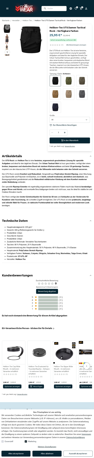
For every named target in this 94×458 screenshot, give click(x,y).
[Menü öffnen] (7, 8)
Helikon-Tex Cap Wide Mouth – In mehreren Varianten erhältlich (11, 368)
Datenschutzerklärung (75, 437)
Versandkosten (70, 146)
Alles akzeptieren (16, 453)
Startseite (5, 20)
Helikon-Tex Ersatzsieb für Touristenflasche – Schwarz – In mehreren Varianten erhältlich (39, 370)
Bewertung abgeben (47, 291)
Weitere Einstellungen (47, 446)
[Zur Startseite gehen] (25, 8)
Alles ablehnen (47, 453)
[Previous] (7, 27)
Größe (52, 115)
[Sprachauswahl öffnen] (70, 8)
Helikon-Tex (27, 20)
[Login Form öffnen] (86, 8)
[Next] (7, 52)
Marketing (32, 441)
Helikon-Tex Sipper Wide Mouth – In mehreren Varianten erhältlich (63, 368)
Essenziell (9, 441)
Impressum (86, 434)
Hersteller (16, 20)
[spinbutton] (58, 132)
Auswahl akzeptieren (78, 453)
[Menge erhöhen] (64, 132)
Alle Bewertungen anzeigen (76, 45)
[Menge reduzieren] (52, 132)
